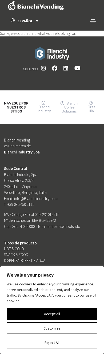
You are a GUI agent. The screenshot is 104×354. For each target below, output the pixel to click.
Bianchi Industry (44, 109)
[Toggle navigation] (93, 21)
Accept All (52, 313)
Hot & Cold (14, 248)
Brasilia (91, 109)
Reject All (52, 342)
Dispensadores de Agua (24, 260)
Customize (52, 328)
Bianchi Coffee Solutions (70, 107)
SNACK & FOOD (16, 254)
